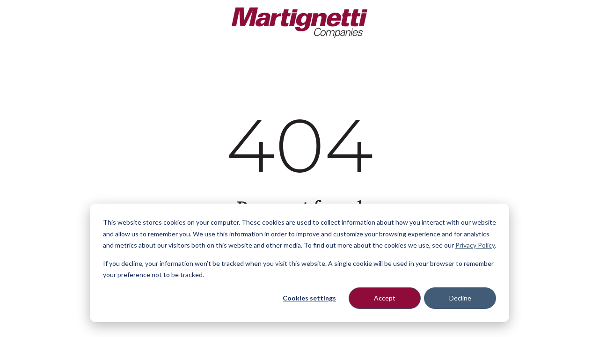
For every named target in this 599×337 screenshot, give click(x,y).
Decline (460, 298)
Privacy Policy (475, 245)
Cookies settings (309, 298)
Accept (384, 298)
